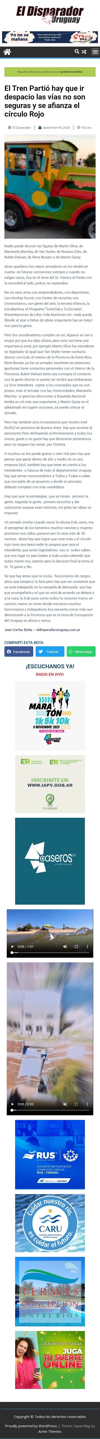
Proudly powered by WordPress (31, 1425)
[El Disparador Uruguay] (6, 51)
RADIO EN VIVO (50, 674)
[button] (18, 651)
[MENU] (95, 51)
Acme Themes (49, 1431)
